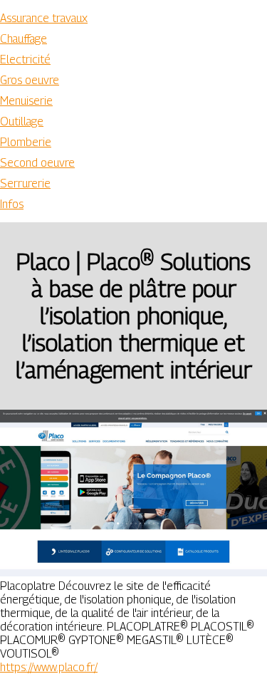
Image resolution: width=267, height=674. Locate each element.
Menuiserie (26, 101)
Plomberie (25, 142)
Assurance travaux (44, 18)
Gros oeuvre (29, 80)
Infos (11, 204)
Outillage (21, 121)
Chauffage (23, 39)
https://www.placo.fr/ (49, 667)
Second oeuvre (37, 163)
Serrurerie (25, 183)
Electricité (25, 59)
